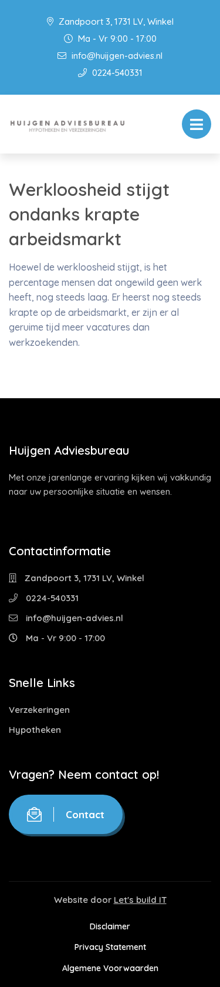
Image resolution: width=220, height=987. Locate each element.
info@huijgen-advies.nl (116, 55)
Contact (85, 814)
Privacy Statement (110, 947)
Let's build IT (140, 899)
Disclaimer (110, 926)
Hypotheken (35, 729)
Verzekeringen (39, 709)
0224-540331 (116, 72)
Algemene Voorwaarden (110, 968)
